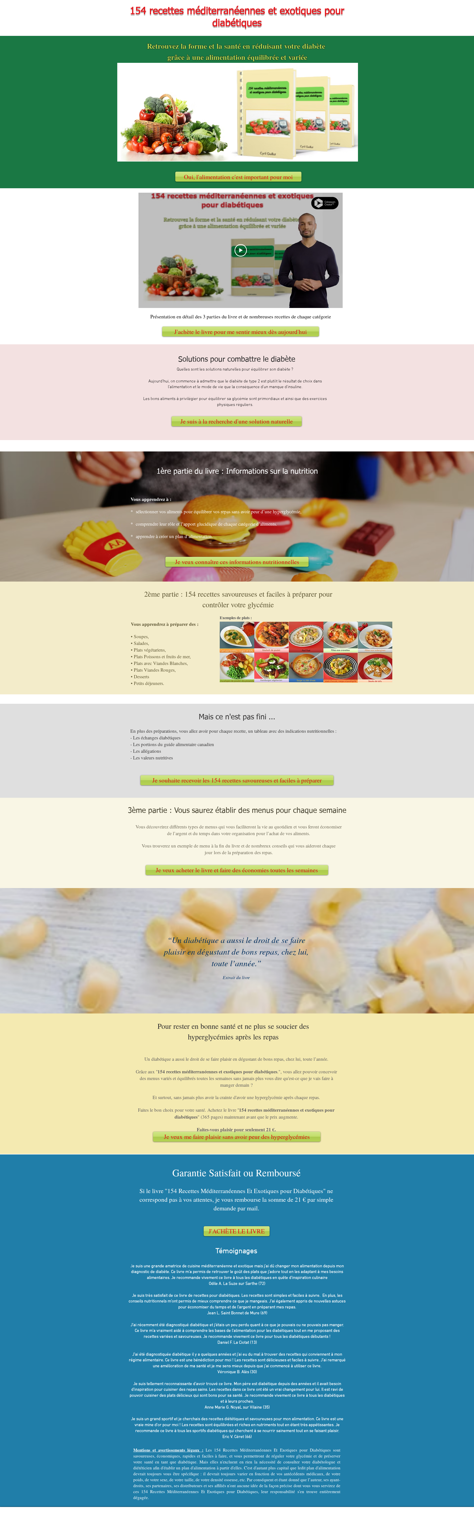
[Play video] (241, 250)
